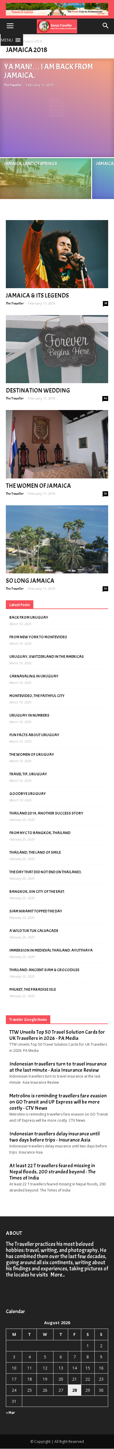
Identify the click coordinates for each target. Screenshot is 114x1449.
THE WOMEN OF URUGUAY (31, 754)
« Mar (10, 1412)
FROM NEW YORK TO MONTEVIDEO (38, 636)
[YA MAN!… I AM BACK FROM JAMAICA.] (57, 107)
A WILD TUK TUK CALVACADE (33, 930)
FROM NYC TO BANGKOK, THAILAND (39, 832)
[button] (7, 40)
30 (105, 493)
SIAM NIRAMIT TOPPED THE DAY (35, 911)
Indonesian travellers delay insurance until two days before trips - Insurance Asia (54, 1136)
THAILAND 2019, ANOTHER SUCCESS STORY (46, 813)
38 (105, 303)
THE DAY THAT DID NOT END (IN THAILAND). (45, 871)
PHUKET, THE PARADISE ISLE (32, 989)
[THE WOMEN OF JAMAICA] (57, 444)
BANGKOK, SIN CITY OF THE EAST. (37, 891)
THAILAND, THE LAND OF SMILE (35, 852)
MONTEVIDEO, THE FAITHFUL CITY (37, 695)
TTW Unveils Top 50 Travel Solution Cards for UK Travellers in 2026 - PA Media (57, 1035)
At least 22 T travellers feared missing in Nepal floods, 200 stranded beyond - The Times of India (52, 1171)
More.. (57, 1274)
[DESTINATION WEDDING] (57, 349)
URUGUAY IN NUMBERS (29, 715)
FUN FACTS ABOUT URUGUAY (34, 734)
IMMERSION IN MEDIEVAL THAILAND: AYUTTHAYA (51, 950)
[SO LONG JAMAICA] (57, 539)
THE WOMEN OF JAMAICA (38, 486)
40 (105, 398)
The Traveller (13, 85)
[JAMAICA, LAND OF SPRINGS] (45, 188)
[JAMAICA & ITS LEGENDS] (57, 254)
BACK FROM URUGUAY (28, 617)
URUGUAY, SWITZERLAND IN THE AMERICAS (46, 656)
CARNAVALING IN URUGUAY (33, 676)
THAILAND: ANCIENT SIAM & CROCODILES (44, 969)
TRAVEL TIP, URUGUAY (28, 774)
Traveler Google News (28, 1019)
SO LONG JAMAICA (30, 581)
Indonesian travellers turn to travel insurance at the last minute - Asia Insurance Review (58, 1067)
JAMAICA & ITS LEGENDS (37, 295)
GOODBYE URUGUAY (27, 793)
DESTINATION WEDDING (38, 390)
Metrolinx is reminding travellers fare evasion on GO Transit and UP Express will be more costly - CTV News (58, 1101)
